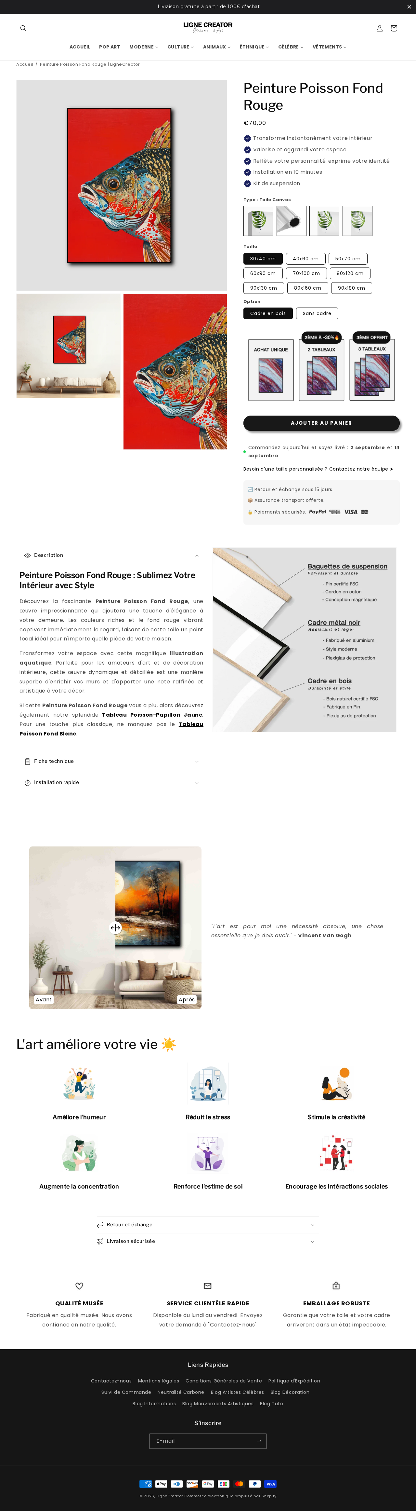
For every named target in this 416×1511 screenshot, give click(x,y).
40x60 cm (306, 258)
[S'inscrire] (259, 1441)
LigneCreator (170, 1496)
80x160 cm (307, 288)
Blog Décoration (290, 1392)
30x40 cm (263, 258)
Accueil (24, 64)
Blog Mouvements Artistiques (218, 1403)
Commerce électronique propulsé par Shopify (230, 1496)
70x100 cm (306, 273)
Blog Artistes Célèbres (237, 1392)
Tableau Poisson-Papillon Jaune (152, 715)
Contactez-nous (111, 1381)
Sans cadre (317, 313)
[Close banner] (409, 6)
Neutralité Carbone (181, 1392)
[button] (23, 28)
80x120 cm (350, 273)
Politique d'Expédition (294, 1381)
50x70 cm (348, 258)
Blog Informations (154, 1403)
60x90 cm (263, 273)
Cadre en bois (268, 313)
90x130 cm (263, 288)
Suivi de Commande (126, 1392)
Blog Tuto (271, 1403)
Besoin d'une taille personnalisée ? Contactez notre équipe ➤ (318, 469)
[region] (208, 7)
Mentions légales (158, 1381)
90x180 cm (351, 288)
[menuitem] (80, 47)
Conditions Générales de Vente (224, 1381)
